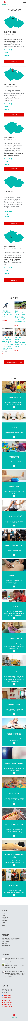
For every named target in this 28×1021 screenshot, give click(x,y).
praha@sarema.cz (8, 1006)
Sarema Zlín (5, 943)
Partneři (4, 920)
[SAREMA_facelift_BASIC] (11, 3)
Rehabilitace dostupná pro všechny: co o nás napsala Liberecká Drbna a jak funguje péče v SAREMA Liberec (7, 344)
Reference (5, 917)
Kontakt (6, 55)
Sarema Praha (6, 945)
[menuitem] (20, 3)
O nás (3, 913)
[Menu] (24, 3)
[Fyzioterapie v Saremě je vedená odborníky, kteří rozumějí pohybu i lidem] (20, 332)
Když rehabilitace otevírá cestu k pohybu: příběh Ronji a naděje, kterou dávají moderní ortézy (20, 316)
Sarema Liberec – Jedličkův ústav (11, 938)
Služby (5, 52)
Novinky (4, 919)
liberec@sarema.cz (8, 1002)
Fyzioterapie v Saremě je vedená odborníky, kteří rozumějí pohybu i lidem (20, 342)
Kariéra (4, 925)
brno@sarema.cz (7, 1000)
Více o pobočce (7, 49)
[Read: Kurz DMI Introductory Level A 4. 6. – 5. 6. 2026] (3, 959)
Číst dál (4, 320)
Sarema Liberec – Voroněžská (10, 940)
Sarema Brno (5, 941)
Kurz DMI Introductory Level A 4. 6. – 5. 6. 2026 (7, 313)
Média (3, 924)
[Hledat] (20, 3)
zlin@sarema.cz (7, 1004)
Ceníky (4, 915)
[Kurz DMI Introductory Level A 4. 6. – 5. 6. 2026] (7, 305)
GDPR (3, 922)
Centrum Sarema (7, 995)
